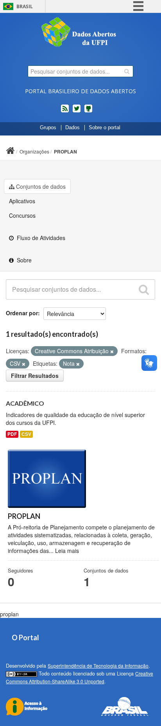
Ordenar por (22, 313)
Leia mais (67, 550)
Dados (72, 127)
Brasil (24, 6)
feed (65, 112)
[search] (126, 71)
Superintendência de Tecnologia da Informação (98, 665)
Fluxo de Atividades (40, 238)
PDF (12, 434)
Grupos (48, 127)
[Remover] (112, 351)
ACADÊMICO (25, 403)
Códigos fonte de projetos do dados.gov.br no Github (88, 112)
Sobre (23, 260)
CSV (26, 434)
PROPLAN (65, 151)
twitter (76, 112)
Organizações (34, 151)
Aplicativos (22, 201)
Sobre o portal (104, 127)
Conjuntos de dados (41, 186)
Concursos (22, 215)
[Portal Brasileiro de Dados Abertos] (80, 33)
